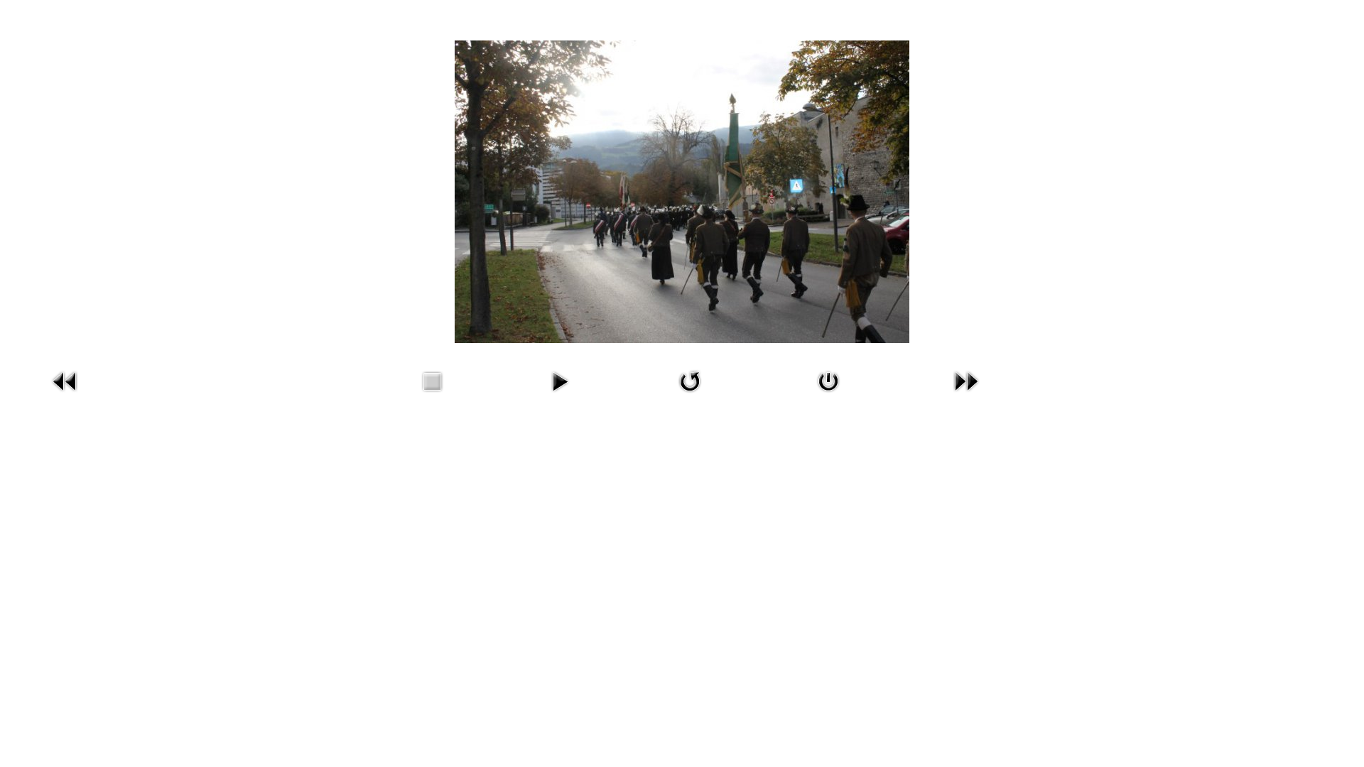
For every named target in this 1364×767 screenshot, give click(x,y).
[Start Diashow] (560, 380)
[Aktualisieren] (689, 380)
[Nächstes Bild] (966, 380)
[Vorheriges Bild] (65, 380)
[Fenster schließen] (828, 380)
